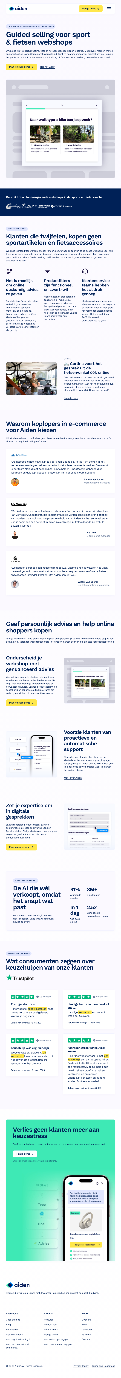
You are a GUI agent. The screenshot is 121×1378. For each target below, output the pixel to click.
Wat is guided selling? (18, 1339)
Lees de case (71, 398)
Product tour (50, 1324)
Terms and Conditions (103, 1365)
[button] (108, 8)
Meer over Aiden (73, 777)
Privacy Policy (81, 1365)
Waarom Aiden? (14, 1334)
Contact (86, 1339)
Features (48, 1319)
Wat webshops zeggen (56, 1339)
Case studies (13, 1319)
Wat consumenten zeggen (58, 1344)
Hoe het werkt (47, 66)
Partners (86, 1334)
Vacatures (87, 1329)
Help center (12, 1329)
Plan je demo (51, 1334)
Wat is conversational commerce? (17, 1346)
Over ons (86, 1319)
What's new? (51, 1329)
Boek (84, 1324)
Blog (8, 1324)
